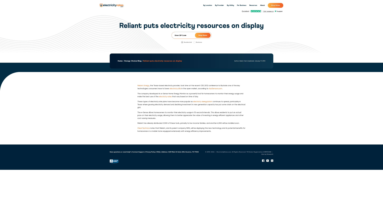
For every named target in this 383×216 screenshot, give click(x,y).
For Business (241, 5)
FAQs (158, 152)
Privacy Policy (150, 152)
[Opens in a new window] (114, 162)
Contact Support (138, 152)
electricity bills (175, 88)
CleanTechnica (143, 128)
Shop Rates (275, 5)
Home (120, 61)
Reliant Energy (143, 85)
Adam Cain (243, 61)
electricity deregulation (202, 101)
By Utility (230, 5)
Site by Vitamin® (267, 154)
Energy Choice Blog (132, 61)
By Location (207, 5)
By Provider (219, 5)
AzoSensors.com (215, 88)
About (262, 5)
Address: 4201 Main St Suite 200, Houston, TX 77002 (180, 152)
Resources (253, 5)
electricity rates (165, 96)
